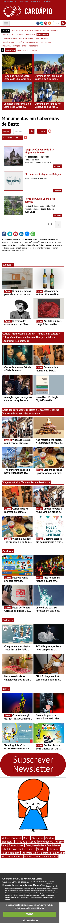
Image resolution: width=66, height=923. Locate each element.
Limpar (6, 131)
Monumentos (45, 841)
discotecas (33, 45)
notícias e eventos (31, 50)
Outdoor (7, 551)
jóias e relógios (41, 38)
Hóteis (15, 482)
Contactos (7, 878)
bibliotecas (30, 34)
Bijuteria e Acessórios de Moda (41, 856)
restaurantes (17, 30)
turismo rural (8, 34)
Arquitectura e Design (23, 333)
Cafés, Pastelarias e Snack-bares (42, 845)
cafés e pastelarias (33, 30)
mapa (19, 50)
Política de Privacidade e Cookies (27, 878)
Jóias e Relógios (10, 852)
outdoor (20, 34)
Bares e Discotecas (39, 409)
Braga (41, 131)
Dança (39, 337)
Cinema (20, 337)
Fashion (6, 620)
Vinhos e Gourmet (12, 413)
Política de (29, 920)
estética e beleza (26, 38)
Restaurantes (19, 409)
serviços (16, 45)
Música (49, 337)
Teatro (30, 337)
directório (10, 50)
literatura (6, 45)
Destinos (44, 482)
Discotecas (37, 838)
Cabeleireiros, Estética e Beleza (18, 849)
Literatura (7, 340)
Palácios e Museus (26, 841)
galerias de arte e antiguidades (39, 41)
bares (24, 45)
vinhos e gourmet (50, 30)
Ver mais (57, 166)
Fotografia (8, 337)
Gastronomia (31, 413)
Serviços (41, 849)
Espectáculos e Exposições (36, 852)
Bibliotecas (8, 841)
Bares (26, 838)
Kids (4, 689)
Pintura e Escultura (48, 333)
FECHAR (29, 914)
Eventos (6, 264)
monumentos (42, 34)
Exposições (21, 340)
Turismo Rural (29, 482)
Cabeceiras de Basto (11, 137)
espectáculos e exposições (13, 41)
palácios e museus (9, 38)
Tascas (55, 409)
